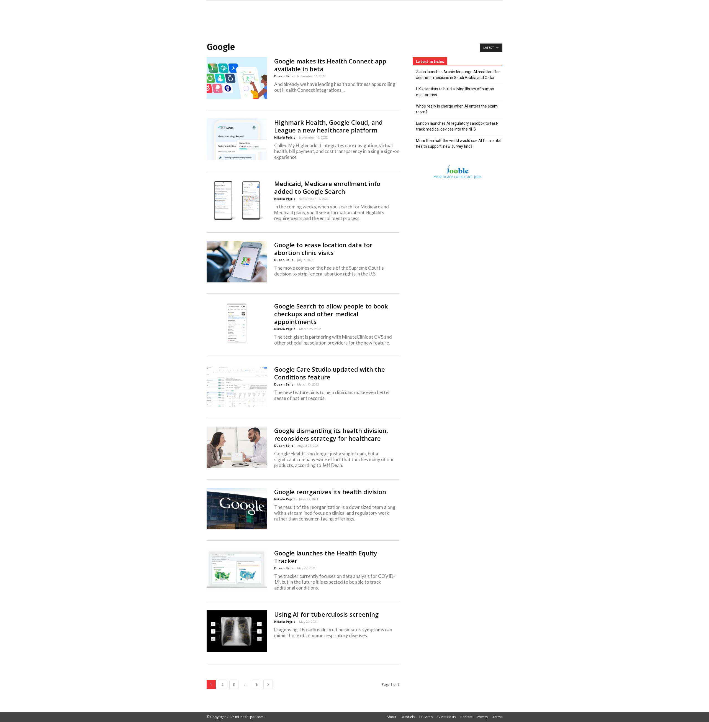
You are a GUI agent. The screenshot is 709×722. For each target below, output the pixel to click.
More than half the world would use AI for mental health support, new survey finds (458, 143)
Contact (466, 717)
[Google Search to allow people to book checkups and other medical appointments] (237, 323)
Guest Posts (446, 717)
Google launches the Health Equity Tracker (325, 557)
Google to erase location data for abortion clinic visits (323, 249)
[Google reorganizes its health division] (237, 508)
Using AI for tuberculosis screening (326, 614)
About (391, 717)
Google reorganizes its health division (330, 492)
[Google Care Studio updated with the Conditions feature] (237, 386)
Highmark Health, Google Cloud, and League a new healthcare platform (328, 126)
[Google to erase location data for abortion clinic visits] (237, 261)
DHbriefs (408, 717)
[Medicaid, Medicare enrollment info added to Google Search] (237, 200)
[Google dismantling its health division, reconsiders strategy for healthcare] (237, 447)
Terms (497, 717)
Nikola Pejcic (284, 137)
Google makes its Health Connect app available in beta (330, 65)
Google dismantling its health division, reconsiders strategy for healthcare (331, 434)
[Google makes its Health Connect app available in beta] (237, 78)
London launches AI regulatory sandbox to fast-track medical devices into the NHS (457, 126)
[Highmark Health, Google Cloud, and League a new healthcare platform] (237, 139)
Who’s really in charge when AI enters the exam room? (457, 109)
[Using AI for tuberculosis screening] (237, 631)
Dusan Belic (283, 76)
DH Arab (426, 717)
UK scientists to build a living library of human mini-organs (455, 92)
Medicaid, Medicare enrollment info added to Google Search (327, 187)
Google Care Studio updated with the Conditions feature (329, 373)
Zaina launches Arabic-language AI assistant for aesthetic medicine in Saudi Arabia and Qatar (458, 75)
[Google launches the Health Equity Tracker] (237, 570)
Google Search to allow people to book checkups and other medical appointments (331, 314)
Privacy (482, 717)
